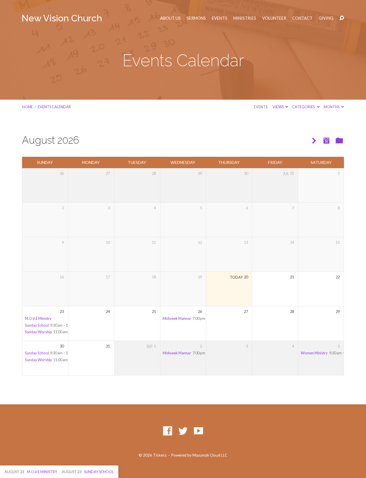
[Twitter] (183, 430)
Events (219, 18)
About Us (170, 18)
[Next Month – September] (314, 141)
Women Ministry (314, 353)
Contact (302, 18)
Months (332, 107)
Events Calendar (54, 107)
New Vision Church (61, 18)
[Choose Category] (339, 140)
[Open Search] (341, 18)
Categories (303, 107)
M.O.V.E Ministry (38, 318)
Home (27, 107)
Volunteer (274, 18)
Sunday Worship (38, 332)
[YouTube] (198, 430)
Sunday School (37, 325)
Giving (326, 18)
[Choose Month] (326, 140)
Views (278, 107)
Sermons (196, 18)
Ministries (244, 18)
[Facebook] (167, 430)
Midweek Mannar (177, 318)
